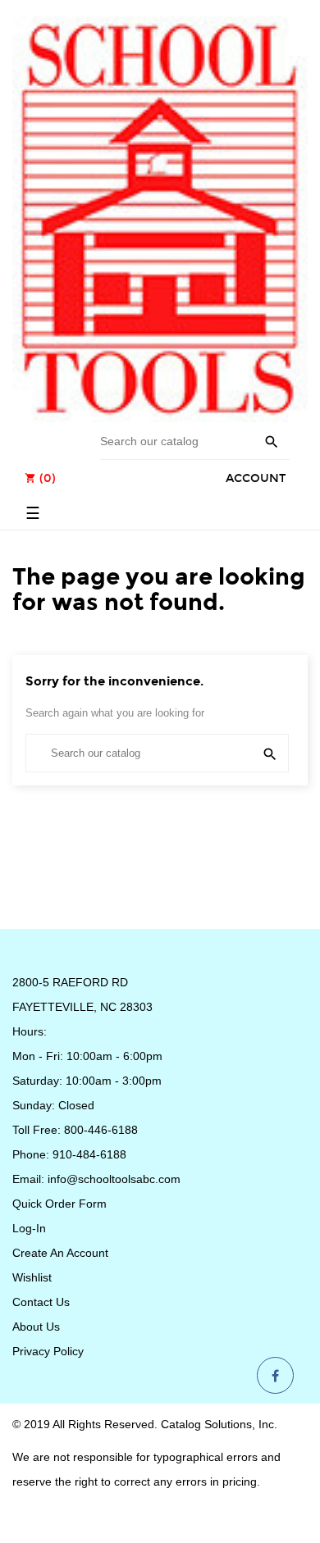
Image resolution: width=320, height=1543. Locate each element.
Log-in (29, 1228)
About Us (36, 1326)
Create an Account (60, 1252)
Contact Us (41, 1302)
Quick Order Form (59, 1203)
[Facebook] (275, 1376)
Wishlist (32, 1277)
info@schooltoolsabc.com (114, 1179)
